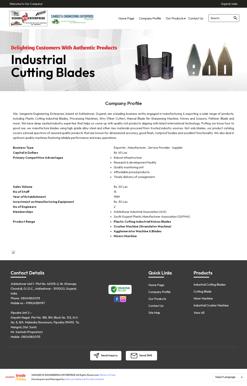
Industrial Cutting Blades (210, 284)
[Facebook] (117, 301)
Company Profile (150, 18)
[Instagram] (123, 301)
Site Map (154, 313)
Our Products (175, 18)
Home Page (126, 18)
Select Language (225, 377)
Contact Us (195, 18)
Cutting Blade (202, 291)
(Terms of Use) (107, 374)
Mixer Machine (203, 298)
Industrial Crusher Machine (211, 305)
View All (199, 313)
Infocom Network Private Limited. (84, 379)
